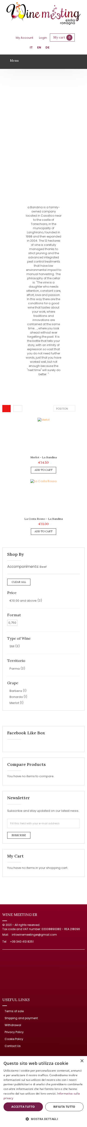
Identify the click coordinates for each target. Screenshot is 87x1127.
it (31, 47)
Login (43, 37)
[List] (17, 408)
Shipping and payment (21, 1018)
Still (12, 646)
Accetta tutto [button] (23, 1107)
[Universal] (43, 14)
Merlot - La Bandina (43, 457)
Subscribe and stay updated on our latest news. (43, 811)
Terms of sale (14, 1011)
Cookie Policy (14, 1039)
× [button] (82, 1061)
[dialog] (43, 1091)
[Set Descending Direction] (78, 408)
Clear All (19, 582)
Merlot (14, 703)
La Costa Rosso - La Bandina (43, 518)
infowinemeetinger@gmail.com (34, 935)
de (47, 47)
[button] (43, 1119)
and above (23, 600)
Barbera (16, 691)
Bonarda (16, 697)
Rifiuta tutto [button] (64, 1107)
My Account (24, 37)
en (39, 47)
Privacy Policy (14, 1032)
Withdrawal (13, 1025)
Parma (15, 668)
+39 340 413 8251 (22, 942)
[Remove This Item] (77, 567)
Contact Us (13, 1046)
